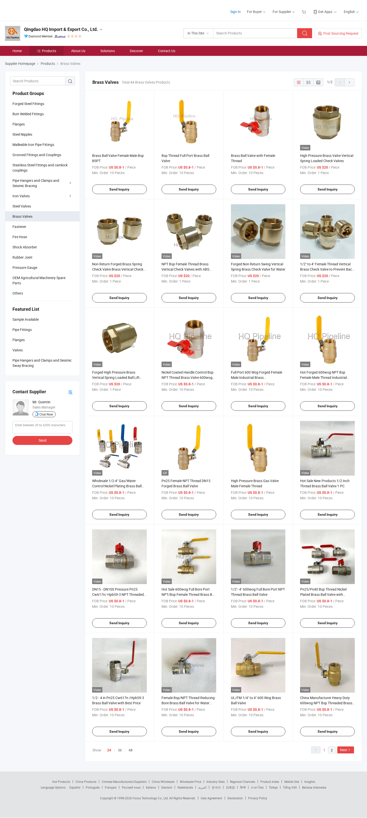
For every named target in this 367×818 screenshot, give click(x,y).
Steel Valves (21, 206)
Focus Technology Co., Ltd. (151, 798)
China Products (85, 782)
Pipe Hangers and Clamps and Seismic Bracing (35, 183)
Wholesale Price (190, 782)
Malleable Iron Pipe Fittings (33, 144)
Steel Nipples (22, 134)
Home (17, 50)
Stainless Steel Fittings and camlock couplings (40, 168)
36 (120, 750)
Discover (136, 50)
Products (49, 50)
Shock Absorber (24, 247)
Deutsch (166, 787)
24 (109, 750)
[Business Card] (70, 392)
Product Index (269, 782)
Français (111, 787)
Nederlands (185, 787)
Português (93, 787)
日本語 (230, 787)
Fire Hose (19, 236)
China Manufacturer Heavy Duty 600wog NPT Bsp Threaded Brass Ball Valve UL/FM (326, 703)
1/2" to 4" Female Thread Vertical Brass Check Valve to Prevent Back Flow (327, 269)
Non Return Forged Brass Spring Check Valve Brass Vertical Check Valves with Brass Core (117, 269)
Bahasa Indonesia (314, 787)
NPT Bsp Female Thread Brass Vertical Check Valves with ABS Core (185, 269)
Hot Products (61, 782)
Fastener (19, 226)
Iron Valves (21, 196)
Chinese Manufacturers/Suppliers (124, 782)
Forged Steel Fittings (28, 103)
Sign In (235, 11)
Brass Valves (22, 216)
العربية (202, 787)
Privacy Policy (257, 798)
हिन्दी (243, 787)
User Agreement (211, 798)
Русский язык (131, 787)
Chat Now (46, 414)
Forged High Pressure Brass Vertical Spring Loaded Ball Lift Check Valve (116, 377)
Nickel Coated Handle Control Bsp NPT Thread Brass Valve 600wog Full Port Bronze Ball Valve (187, 377)
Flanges (18, 124)
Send (42, 440)
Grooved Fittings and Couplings (36, 154)
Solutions (107, 50)
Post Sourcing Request (341, 33)
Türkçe (273, 787)
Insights (309, 782)
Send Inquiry (119, 189)
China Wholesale (163, 782)
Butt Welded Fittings (28, 113)
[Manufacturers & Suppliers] (37, 10)
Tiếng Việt (290, 787)
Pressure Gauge (24, 267)
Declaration (235, 798)
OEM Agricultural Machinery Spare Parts (38, 280)
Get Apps (325, 11)
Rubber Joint (22, 257)
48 (131, 750)
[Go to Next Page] (349, 82)
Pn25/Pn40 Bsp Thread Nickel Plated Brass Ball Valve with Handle (323, 594)
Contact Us (166, 50)
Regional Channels (242, 782)
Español (74, 787)
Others (17, 293)
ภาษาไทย (257, 787)
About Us (78, 50)
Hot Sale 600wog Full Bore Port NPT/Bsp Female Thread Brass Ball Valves (189, 594)
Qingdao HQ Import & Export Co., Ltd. (61, 29)
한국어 (216, 787)
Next (343, 749)
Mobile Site (291, 782)
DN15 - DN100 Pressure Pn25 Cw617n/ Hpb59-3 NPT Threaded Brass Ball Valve (118, 594)
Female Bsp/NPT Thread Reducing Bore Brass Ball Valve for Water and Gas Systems (188, 703)
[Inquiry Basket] (304, 11)
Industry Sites (215, 782)
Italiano (151, 787)
